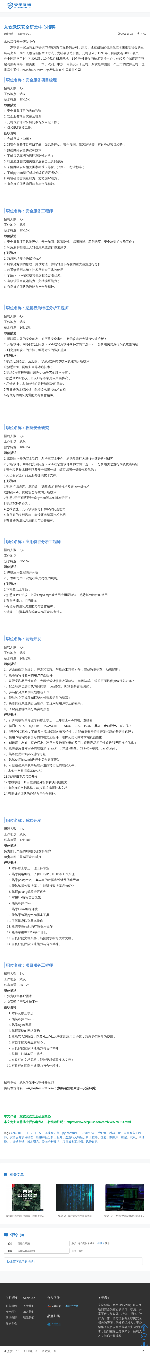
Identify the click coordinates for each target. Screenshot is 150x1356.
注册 (107, 1243)
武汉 (133, 1137)
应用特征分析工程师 (49, 1137)
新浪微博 (11, 1317)
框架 (124, 1137)
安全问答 (11, 1311)
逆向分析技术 (51, 1142)
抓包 (103, 1137)
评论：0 (32, 1351)
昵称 (10, 1243)
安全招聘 (8, 33)
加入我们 (28, 1311)
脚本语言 (33, 1142)
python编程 (69, 1133)
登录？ (100, 1243)
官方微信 (11, 1306)
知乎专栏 (11, 1323)
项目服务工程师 (72, 1142)
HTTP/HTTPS (32, 1133)
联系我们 (28, 1317)
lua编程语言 (51, 1133)
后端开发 (115, 1133)
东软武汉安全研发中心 (25, 33)
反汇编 (101, 1133)
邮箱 (10, 1250)
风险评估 (92, 1142)
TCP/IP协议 (87, 1133)
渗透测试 (18, 1142)
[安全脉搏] (22, 6)
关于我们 (28, 1306)
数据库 (113, 1137)
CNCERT (16, 1133)
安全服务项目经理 (21, 1137)
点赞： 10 (13, 1351)
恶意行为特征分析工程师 (81, 1137)
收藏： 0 (50, 1351)
